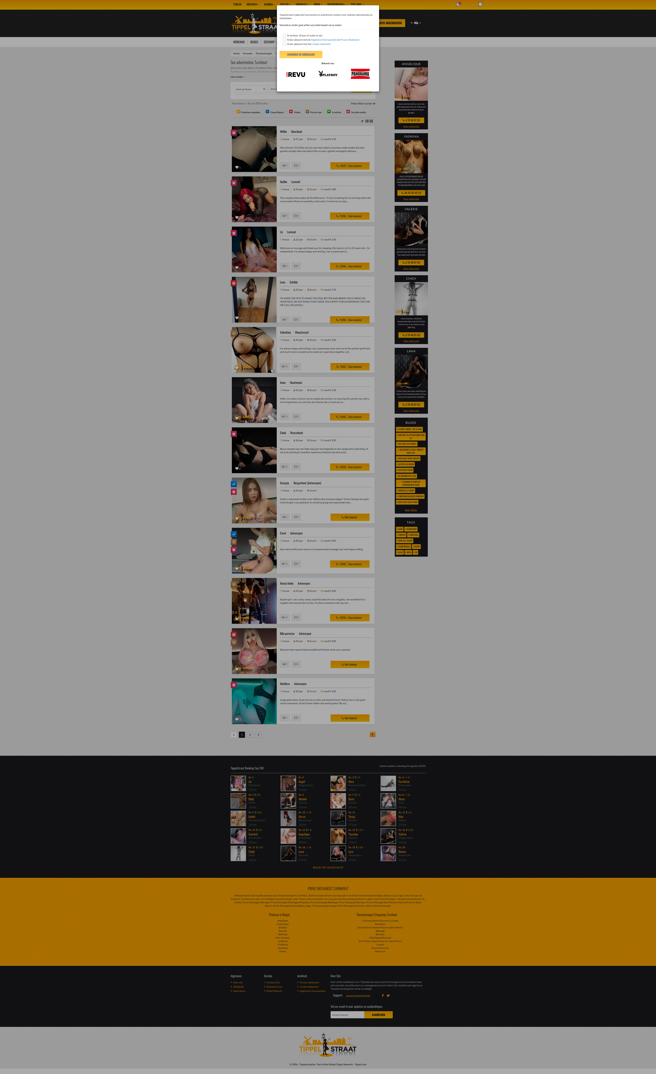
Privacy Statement (349, 39)
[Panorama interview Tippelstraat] (360, 74)
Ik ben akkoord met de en (323, 39)
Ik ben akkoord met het (308, 44)
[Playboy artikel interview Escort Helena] (327, 74)
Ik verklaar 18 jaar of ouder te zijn (305, 35)
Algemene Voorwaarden (323, 39)
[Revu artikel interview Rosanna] (295, 74)
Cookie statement (320, 44)
